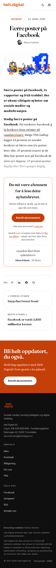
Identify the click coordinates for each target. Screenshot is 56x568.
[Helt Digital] (13, 5)
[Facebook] (26, 282)
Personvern (39, 560)
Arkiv (6, 451)
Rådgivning (9, 463)
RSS (6, 504)
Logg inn (38, 226)
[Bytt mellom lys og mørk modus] (43, 5)
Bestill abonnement (28, 217)
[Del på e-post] (34, 282)
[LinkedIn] (19, 282)
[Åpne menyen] (49, 5)
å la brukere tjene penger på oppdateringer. (28, 129)
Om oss (8, 469)
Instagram (9, 498)
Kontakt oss (10, 511)
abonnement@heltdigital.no (18, 436)
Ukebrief (16, 19)
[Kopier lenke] (12, 282)
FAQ (6, 475)
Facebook (9, 492)
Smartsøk (9, 457)
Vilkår (49, 560)
